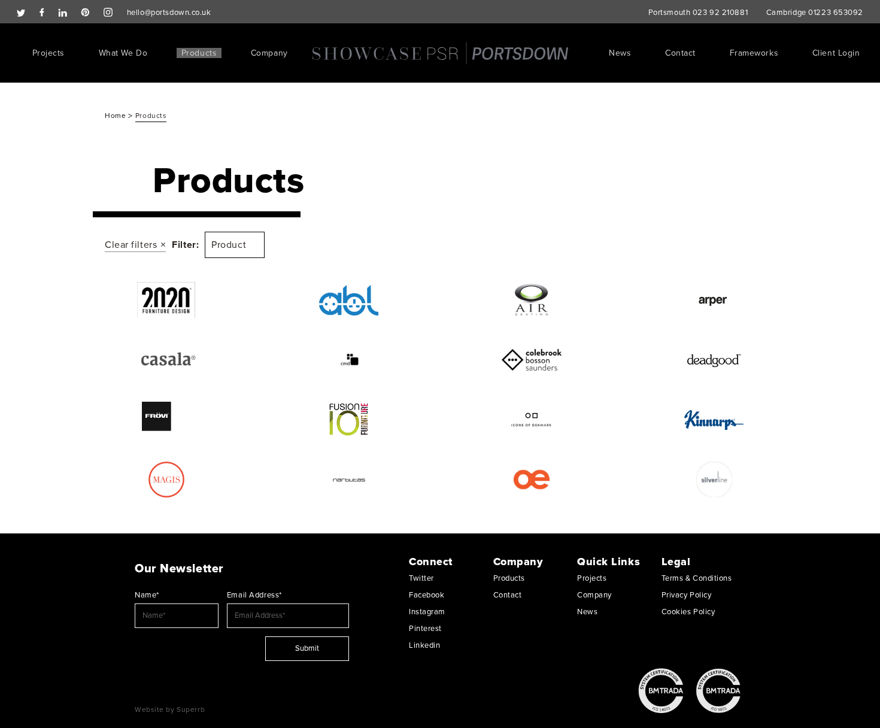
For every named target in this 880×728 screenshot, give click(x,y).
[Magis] (166, 480)
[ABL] (348, 300)
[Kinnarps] (714, 420)
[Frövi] (166, 420)
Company (269, 53)
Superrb (191, 709)
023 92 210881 (720, 12)
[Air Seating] (531, 300)
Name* (147, 595)
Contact (680, 53)
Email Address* (254, 595)
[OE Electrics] (531, 480)
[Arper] (714, 300)
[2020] (166, 300)
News (620, 53)
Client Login (836, 53)
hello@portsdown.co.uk (169, 12)
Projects (48, 53)
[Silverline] (714, 480)
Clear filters (131, 245)
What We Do (123, 53)
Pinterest (425, 628)
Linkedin (424, 645)
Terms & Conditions (696, 578)
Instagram (427, 612)
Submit (307, 648)
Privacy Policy (686, 595)
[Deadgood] (714, 360)
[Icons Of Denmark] (531, 420)
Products (199, 53)
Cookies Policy (688, 612)
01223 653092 (835, 12)
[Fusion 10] (348, 420)
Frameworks (754, 53)
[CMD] (348, 360)
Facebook (426, 595)
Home (116, 115)
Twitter (421, 578)
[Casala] (166, 360)
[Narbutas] (348, 480)
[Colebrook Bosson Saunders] (531, 360)
